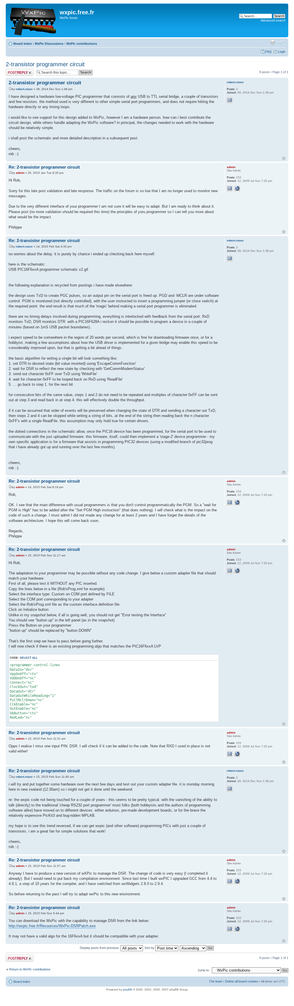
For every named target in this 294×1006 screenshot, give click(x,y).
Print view (272, 42)
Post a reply (14, 70)
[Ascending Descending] (197, 948)
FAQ (268, 51)
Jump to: (204, 970)
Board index (22, 43)
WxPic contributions (81, 43)
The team (215, 981)
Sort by (149, 948)
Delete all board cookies (241, 981)
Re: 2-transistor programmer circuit (44, 167)
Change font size (281, 42)
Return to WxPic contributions (30, 969)
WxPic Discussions (49, 43)
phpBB (127, 989)
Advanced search (273, 20)
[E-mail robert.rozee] (230, 100)
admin (20, 172)
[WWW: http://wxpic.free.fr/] (237, 188)
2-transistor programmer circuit (45, 64)
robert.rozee (24, 89)
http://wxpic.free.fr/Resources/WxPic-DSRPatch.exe (52, 926)
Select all (29, 657)
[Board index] (33, 20)
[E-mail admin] (230, 188)
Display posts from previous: (100, 948)
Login (281, 51)
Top (283, 158)
